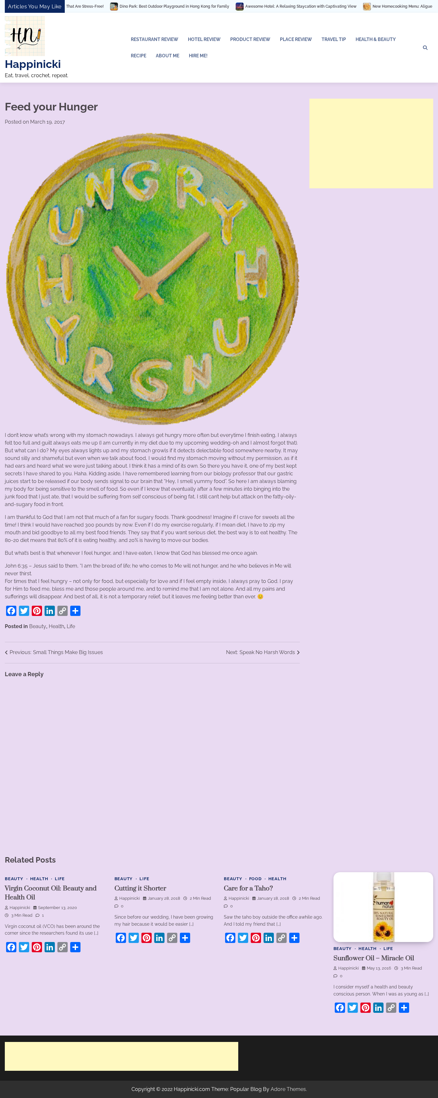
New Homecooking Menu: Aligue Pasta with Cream (364, 6)
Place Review (296, 39)
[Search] (425, 48)
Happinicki (33, 64)
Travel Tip (334, 39)
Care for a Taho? (248, 888)
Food (255, 878)
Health (56, 626)
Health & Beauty (376, 39)
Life (71, 626)
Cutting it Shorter (140, 888)
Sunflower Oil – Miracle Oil (373, 958)
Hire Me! (198, 55)
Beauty (37, 626)
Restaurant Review (154, 39)
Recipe (138, 55)
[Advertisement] (371, 143)
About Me (167, 55)
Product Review (250, 39)
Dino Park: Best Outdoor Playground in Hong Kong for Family (120, 6)
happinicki (20, 907)
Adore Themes (288, 1089)
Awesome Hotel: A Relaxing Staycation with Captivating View (246, 6)
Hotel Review (204, 39)
